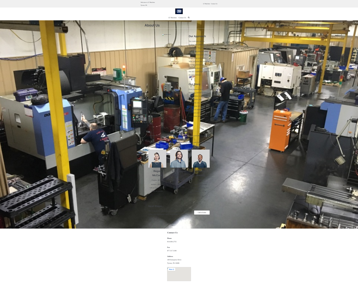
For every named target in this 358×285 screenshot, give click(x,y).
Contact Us (214, 3)
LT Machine (206, 3)
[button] (202, 212)
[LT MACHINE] (179, 11)
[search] (188, 17)
